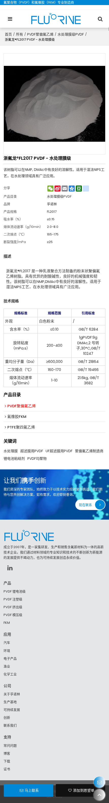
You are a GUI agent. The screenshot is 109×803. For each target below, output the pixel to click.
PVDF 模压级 (13, 614)
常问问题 (10, 745)
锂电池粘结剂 (14, 458)
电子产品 (10, 658)
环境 (7, 650)
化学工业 (10, 674)
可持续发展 (12, 709)
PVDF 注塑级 (13, 599)
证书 (7, 769)
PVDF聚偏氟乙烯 (40, 34)
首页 (8, 34)
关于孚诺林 (12, 694)
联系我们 (10, 725)
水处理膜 (11, 450)
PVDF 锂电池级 (15, 591)
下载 (7, 761)
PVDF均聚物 (37, 458)
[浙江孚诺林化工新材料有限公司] (55, 19)
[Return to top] (99, 794)
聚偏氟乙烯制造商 (89, 450)
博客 (7, 753)
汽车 (7, 642)
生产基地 (10, 702)
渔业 (7, 666)
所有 (19, 34)
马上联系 (32, 790)
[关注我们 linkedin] (10, 568)
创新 (7, 717)
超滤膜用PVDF (31, 450)
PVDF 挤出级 (13, 607)
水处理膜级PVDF (71, 34)
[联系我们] (99, 782)
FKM (7, 622)
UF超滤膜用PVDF (59, 450)
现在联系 (85, 504)
